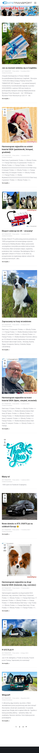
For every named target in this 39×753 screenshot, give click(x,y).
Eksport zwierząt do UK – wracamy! (17, 231)
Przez (15, 71)
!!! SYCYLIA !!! (8, 650)
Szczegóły (5, 98)
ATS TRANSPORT (6, 71)
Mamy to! (6, 477)
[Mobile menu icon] (35, 3)
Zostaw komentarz (7, 73)
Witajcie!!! (6, 695)
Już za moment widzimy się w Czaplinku (19, 68)
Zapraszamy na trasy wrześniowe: (16, 321)
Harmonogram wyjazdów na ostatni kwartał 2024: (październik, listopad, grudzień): (17, 149)
